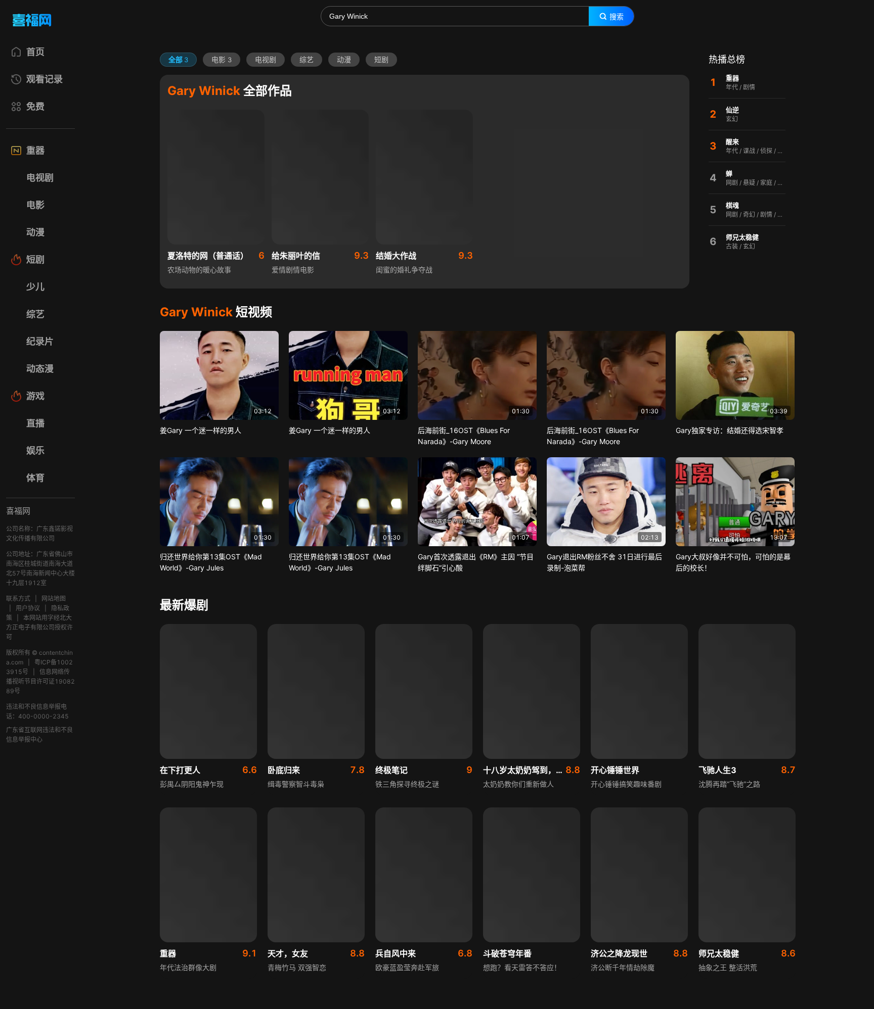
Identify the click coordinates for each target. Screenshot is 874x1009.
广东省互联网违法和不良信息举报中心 (39, 734)
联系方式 (18, 598)
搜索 (616, 17)
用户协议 (28, 608)
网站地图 (53, 598)
